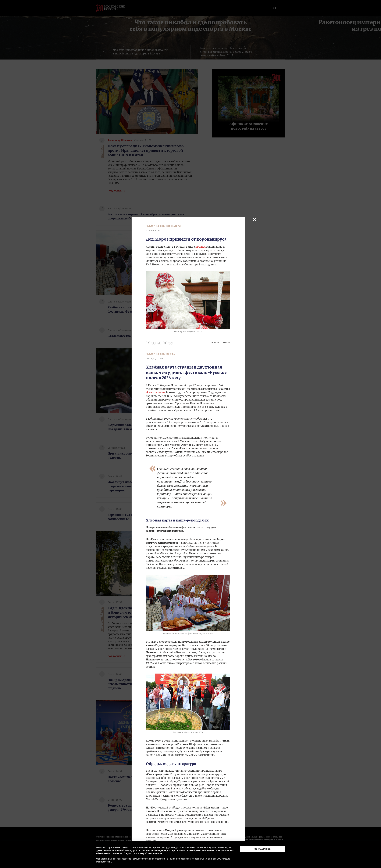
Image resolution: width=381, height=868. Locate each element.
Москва (170, 354)
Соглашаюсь (262, 848)
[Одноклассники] (154, 343)
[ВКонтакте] (148, 343)
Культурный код (155, 226)
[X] (159, 343)
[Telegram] (165, 343)
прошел (200, 247)
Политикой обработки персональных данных (192, 858)
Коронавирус (174, 226)
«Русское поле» (155, 392)
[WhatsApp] (170, 343)
